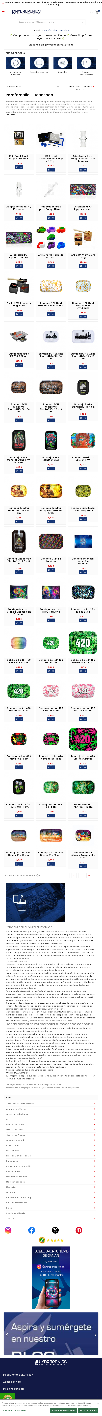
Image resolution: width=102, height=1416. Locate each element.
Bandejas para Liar (39, 72)
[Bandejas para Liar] (39, 63)
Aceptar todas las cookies (63, 1410)
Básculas (62, 72)
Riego (9, 1208)
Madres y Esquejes (15, 1182)
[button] (11, 1333)
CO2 (8, 1119)
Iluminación (12, 1161)
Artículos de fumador (16, 73)
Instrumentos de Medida (18, 1166)
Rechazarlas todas (88, 1410)
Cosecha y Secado (15, 1140)
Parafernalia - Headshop (19, 1197)
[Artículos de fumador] (15, 63)
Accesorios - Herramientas (20, 1104)
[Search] (82, 22)
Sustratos (11, 1218)
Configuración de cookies (14, 1410)
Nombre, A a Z (89, 88)
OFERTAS (10, 1192)
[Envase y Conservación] (86, 63)
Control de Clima (15, 1124)
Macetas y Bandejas (16, 1176)
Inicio (8, 1097)
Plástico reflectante (16, 1202)
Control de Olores (15, 1130)
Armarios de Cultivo (16, 1109)
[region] (51, 1407)
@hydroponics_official (59, 44)
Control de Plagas (15, 1135)
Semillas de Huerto (16, 1213)
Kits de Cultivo (13, 1171)
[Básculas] (62, 63)
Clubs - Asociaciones (17, 1114)
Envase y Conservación (86, 73)
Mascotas (11, 1187)
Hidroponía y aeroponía (18, 1156)
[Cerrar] (98, 1403)
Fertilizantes (12, 1150)
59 (89, 875)
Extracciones (13, 1145)
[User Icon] (91, 12)
